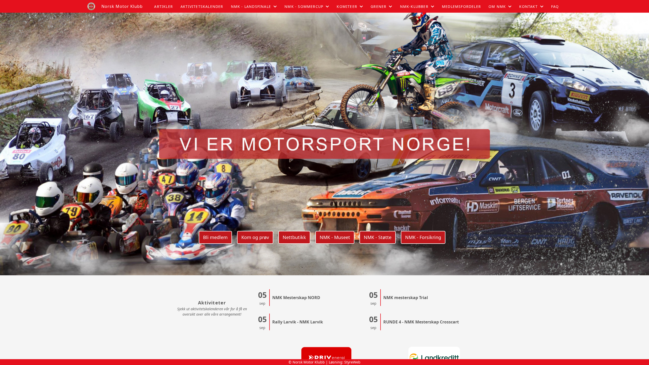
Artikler (163, 6)
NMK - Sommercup (303, 6)
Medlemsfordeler (461, 6)
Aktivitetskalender (202, 6)
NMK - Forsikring (423, 237)
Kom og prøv (255, 237)
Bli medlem (215, 237)
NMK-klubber (414, 6)
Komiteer (347, 6)
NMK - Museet (335, 237)
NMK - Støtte (377, 237)
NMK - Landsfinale (251, 6)
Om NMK (497, 6)
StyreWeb (352, 362)
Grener (378, 6)
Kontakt (528, 6)
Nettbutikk (294, 237)
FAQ (555, 6)
